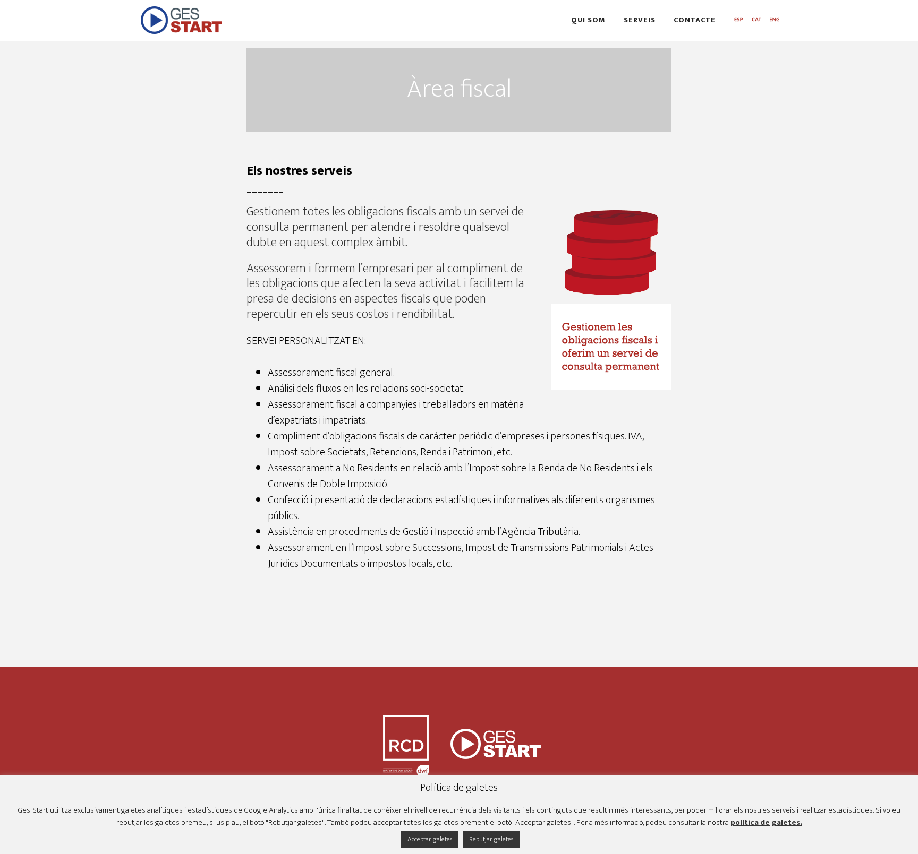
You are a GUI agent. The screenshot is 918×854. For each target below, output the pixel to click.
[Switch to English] (774, 20)
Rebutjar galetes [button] (491, 839)
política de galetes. (766, 823)
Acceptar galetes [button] (429, 839)
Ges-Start (236, 20)
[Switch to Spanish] (738, 20)
